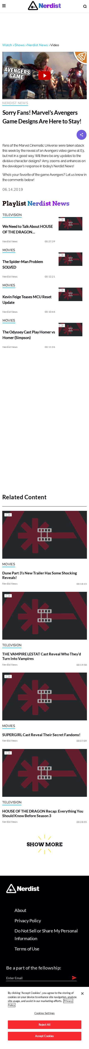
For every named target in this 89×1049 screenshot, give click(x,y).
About (20, 910)
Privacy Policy (27, 920)
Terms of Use (26, 948)
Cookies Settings (44, 1013)
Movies (8, 250)
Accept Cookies (44, 1036)
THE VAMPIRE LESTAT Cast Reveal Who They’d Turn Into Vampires (41, 656)
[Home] (22, 891)
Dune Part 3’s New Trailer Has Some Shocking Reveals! (39, 575)
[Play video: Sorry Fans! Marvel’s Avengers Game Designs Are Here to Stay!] (44, 75)
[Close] (82, 993)
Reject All (44, 1024)
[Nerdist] (44, 6)
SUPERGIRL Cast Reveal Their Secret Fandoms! (41, 734)
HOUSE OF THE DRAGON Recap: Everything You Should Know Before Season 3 (42, 813)
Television (12, 215)
